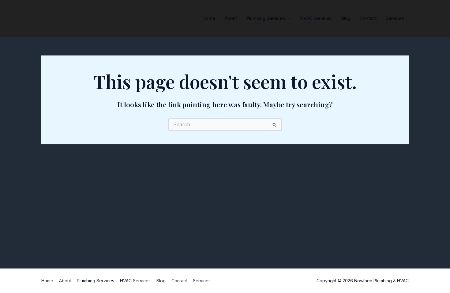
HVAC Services (316, 18)
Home (208, 18)
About (230, 18)
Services (395, 18)
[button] (288, 18)
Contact (368, 18)
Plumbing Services (265, 18)
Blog (346, 18)
